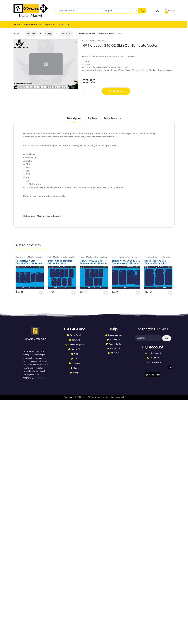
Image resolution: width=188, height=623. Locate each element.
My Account (64, 24)
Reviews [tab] (92, 118)
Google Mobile (150, 257)
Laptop (48, 33)
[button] (75, 42)
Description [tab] (74, 118)
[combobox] (77, 10)
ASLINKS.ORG (40, 378)
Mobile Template (35, 257)
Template (31, 33)
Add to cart (118, 91)
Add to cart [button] (41, 292)
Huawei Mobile (21, 257)
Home (17, 24)
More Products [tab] (112, 118)
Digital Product (31, 24)
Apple (50, 257)
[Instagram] (170, 367)
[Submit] (166, 338)
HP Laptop (66, 33)
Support (49, 24)
